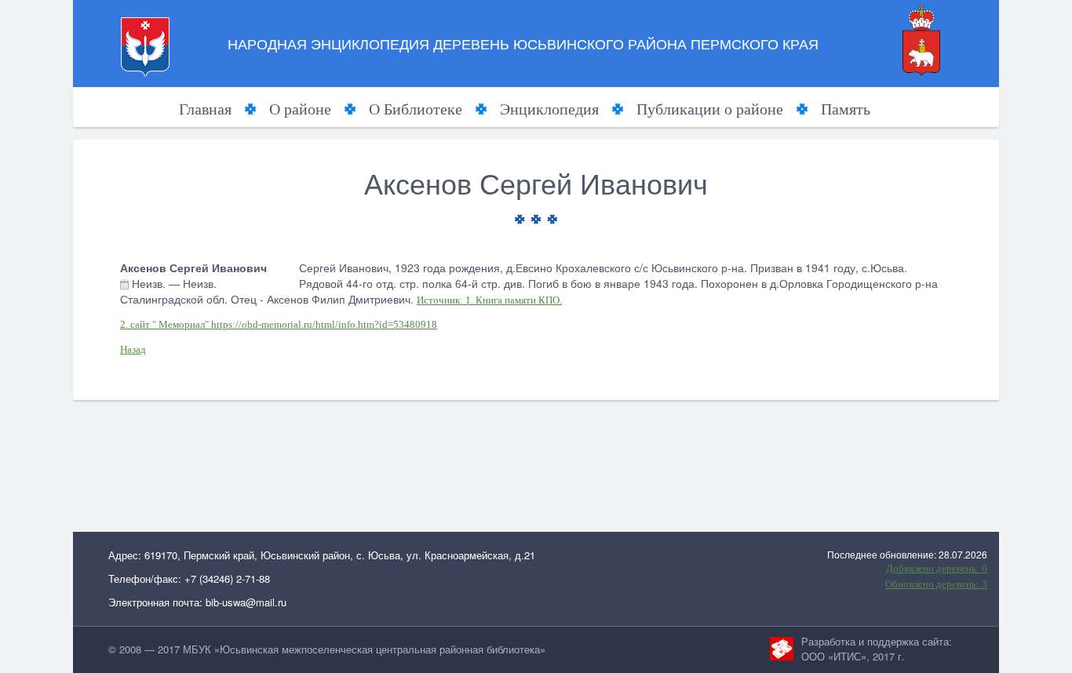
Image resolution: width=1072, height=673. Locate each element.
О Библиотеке (415, 109)
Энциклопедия (549, 109)
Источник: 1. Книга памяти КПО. (489, 300)
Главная (205, 109)
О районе (300, 109)
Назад (133, 349)
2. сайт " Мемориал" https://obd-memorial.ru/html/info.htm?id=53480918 (278, 324)
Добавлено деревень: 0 (936, 568)
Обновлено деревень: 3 (936, 584)
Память (845, 109)
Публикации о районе (709, 109)
